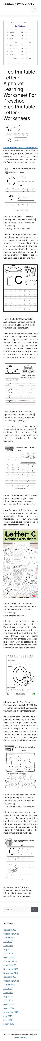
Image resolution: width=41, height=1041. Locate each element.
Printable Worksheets (18, 4)
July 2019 (7, 1016)
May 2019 (7, 1020)
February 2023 (10, 961)
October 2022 (9, 977)
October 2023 (9, 930)
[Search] (34, 909)
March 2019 (8, 1024)
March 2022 (8, 1004)
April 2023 (8, 953)
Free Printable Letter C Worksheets (20, 147)
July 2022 (7, 989)
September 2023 (11, 934)
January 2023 (9, 965)
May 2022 (8, 996)
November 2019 (10, 1012)
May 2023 (8, 949)
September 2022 (11, 981)
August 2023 (9, 938)
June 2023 (8, 945)
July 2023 (7, 942)
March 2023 (8, 957)
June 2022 (8, 992)
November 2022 (10, 973)
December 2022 (10, 969)
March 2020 (8, 1008)
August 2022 (9, 985)
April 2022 (8, 1000)
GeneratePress (20, 1037)
